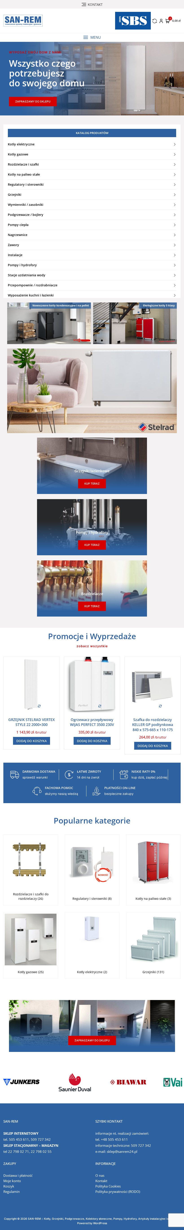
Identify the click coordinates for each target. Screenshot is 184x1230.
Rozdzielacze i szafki (23, 164)
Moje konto (12, 1181)
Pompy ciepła (18, 225)
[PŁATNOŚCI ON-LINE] (96, 791)
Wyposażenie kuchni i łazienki (31, 295)
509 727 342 (41, 1139)
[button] (92, 37)
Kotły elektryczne (21, 144)
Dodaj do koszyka (31, 741)
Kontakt (101, 1181)
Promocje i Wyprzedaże (92, 636)
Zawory (13, 245)
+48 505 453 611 (114, 1139)
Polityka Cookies (108, 1186)
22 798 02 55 (41, 1151)
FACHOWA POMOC (59, 788)
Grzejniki (14, 194)
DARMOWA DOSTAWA (38, 771)
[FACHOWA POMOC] (37, 791)
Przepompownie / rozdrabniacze (32, 285)
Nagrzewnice (17, 235)
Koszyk (8, 1186)
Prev (5, 1082)
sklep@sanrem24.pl (122, 1151)
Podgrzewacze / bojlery (25, 215)
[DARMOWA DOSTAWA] (14, 774)
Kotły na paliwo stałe (24, 174)
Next (178, 1082)
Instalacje (15, 255)
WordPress (100, 1223)
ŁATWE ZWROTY (89, 771)
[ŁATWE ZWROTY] (69, 774)
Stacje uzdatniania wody (26, 275)
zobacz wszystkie (92, 646)
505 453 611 (19, 1139)
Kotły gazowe (18, 154)
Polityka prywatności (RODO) (117, 1191)
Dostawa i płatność (18, 1175)
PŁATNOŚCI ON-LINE (120, 788)
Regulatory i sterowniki (26, 184)
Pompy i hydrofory (22, 265)
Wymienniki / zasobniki (25, 204)
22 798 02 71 (18, 1151)
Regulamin (11, 1191)
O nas (99, 1175)
